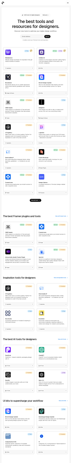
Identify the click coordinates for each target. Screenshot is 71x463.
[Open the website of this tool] (32, 68)
